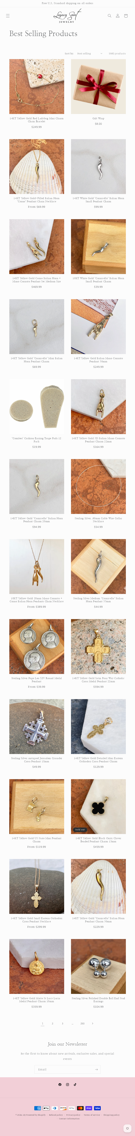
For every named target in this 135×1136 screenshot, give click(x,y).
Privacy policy (73, 1115)
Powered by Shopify (35, 1115)
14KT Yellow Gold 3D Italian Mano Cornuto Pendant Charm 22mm (98, 440)
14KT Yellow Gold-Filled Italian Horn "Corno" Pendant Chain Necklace (37, 200)
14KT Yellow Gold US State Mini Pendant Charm (37, 840)
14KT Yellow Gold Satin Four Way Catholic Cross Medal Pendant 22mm (98, 680)
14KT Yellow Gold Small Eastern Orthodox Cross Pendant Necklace (36, 920)
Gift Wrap (98, 118)
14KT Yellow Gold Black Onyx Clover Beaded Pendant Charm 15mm (98, 840)
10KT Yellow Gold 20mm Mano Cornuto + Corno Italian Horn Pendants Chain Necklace (36, 600)
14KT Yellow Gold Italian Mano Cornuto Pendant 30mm (98, 360)
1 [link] (42, 1023)
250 (83, 1023)
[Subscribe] (96, 1069)
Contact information (69, 1118)
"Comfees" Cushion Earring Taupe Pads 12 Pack (36, 440)
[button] (8, 16)
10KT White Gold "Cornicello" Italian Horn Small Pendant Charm (98, 280)
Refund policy (56, 1115)
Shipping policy (111, 1115)
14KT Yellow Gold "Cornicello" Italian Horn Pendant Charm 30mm (98, 920)
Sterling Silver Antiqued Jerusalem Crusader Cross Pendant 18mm (36, 760)
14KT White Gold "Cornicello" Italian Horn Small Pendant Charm (98, 200)
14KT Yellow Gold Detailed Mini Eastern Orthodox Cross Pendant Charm (98, 760)
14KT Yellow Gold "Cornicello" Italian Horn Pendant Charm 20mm (36, 520)
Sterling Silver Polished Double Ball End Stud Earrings (98, 1000)
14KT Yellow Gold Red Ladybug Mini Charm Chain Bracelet (37, 120)
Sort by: (69, 53)
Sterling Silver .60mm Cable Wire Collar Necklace (98, 520)
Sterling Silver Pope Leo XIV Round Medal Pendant (36, 680)
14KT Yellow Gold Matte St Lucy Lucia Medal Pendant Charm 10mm (36, 1000)
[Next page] (92, 1023)
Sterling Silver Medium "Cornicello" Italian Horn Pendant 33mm (98, 600)
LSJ (24, 1115)
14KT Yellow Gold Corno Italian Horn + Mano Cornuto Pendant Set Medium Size (36, 280)
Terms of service (92, 1115)
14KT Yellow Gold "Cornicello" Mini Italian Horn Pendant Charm (37, 360)
